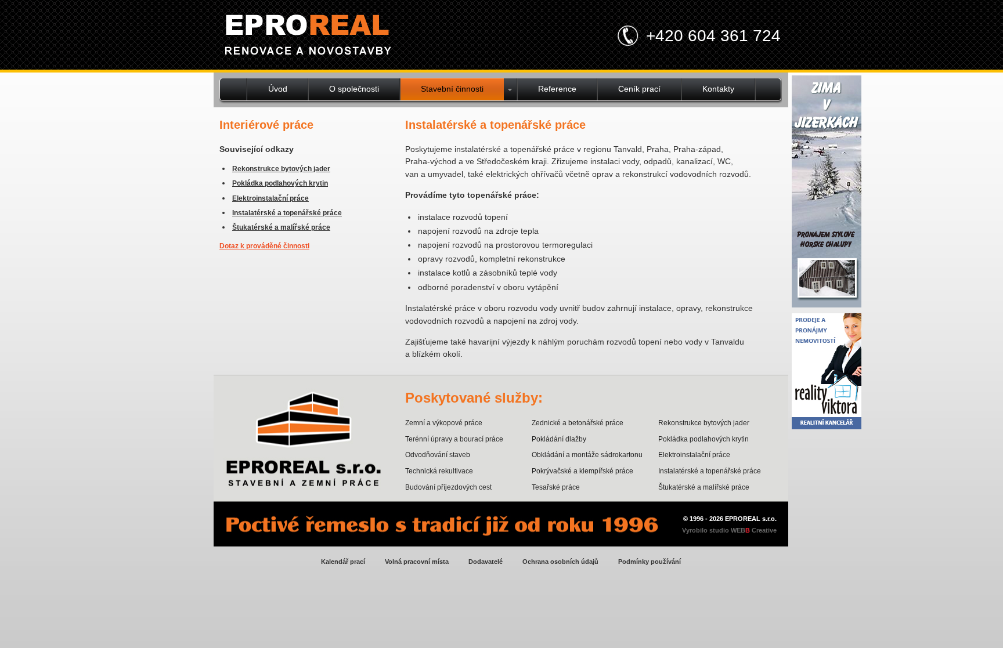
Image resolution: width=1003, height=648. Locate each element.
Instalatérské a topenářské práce (287, 213)
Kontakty (718, 88)
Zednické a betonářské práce (577, 423)
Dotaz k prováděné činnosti (264, 246)
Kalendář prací (343, 561)
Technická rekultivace (439, 471)
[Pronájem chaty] (826, 304)
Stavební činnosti (452, 88)
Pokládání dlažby (559, 439)
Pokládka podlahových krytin (280, 183)
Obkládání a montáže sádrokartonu (587, 455)
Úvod (277, 88)
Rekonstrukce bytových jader (281, 169)
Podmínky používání (649, 561)
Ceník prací (639, 88)
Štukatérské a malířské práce (281, 227)
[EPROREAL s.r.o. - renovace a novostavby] (308, 36)
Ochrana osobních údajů (560, 561)
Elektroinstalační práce (270, 198)
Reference (557, 88)
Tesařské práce (556, 487)
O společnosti (354, 88)
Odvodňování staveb (437, 455)
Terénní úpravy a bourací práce (454, 439)
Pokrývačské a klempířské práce (582, 471)
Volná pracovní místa (417, 561)
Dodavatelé (485, 561)
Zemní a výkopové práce (443, 423)
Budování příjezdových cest (448, 487)
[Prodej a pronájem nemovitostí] (826, 426)
